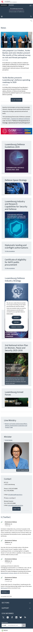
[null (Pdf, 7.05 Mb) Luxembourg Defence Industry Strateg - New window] (16, 294)
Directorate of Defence (11, 522)
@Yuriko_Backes (13, 573)
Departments (11, 5)
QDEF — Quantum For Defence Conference (18, 119)
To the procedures (10, 251)
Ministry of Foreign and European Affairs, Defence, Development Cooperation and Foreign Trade (16, 425)
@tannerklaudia (4, 573)
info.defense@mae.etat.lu (15, 494)
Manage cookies (16, 327)
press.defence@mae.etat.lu (15, 505)
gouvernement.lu (4, 5)
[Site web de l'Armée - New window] (16, 402)
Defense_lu (5, 592)
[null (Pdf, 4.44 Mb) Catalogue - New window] (16, 225)
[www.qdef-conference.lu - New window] (16, 131)
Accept (16, 317)
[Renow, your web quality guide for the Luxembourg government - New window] (5, 631)
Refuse (16, 322)
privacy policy (10, 313)
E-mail (4, 625)
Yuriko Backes (8, 440)
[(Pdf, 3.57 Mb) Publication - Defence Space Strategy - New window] (16, 188)
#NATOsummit (4, 588)
